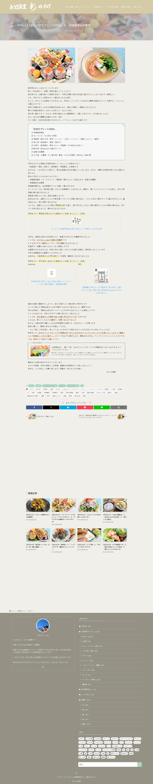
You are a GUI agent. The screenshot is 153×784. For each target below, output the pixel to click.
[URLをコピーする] (118, 407)
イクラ (31, 389)
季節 (86, 700)
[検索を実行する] (139, 764)
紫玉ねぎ (124, 753)
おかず (14, 31)
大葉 (80, 753)
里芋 (48, 396)
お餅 (51, 389)
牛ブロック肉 (101, 392)
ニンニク (137, 742)
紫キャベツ (115, 753)
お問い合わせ (90, 777)
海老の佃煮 (90, 392)
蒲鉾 (42, 396)
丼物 (118, 750)
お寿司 (21, 31)
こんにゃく (66, 389)
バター (87, 746)
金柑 (65, 396)
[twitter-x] (43, 667)
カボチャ (115, 739)
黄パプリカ (111, 757)
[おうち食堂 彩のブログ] (30, 7)
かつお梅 (89, 739)
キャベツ (137, 739)
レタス (91, 750)
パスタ (94, 746)
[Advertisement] (76, 455)
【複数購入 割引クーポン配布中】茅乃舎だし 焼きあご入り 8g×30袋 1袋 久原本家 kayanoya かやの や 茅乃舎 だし (101, 290)
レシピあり (87, 694)
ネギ (80, 746)
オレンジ (106, 739)
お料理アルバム (90, 631)
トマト (115, 742)
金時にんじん (57, 396)
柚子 (62, 392)
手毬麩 (39, 392)
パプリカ (102, 746)
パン (108, 746)
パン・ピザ (88, 670)
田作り (110, 392)
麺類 (103, 757)
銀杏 (70, 396)
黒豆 (84, 396)
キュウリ (82, 742)
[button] (34, 407)
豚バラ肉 (82, 757)
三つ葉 (113, 389)
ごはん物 (98, 739)
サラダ (87, 655)
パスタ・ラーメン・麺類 (93, 665)
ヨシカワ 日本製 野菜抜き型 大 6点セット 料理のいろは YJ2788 (76, 229)
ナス (121, 742)
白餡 (116, 392)
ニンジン (83, 389)
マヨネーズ (127, 746)
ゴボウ (58, 389)
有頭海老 (47, 392)
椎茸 (77, 392)
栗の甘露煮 (69, 392)
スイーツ (43, 31)
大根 (33, 392)
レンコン (91, 389)
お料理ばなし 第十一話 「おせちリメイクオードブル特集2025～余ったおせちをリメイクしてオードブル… (86, 348)
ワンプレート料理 (54, 31)
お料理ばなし (88, 689)
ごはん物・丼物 (90, 651)
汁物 (83, 392)
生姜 (103, 753)
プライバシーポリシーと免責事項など (71, 777)
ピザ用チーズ (117, 746)
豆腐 (131, 753)
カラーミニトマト (126, 739)
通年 (86, 724)
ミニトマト (82, 750)
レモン (98, 750)
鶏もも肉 (77, 396)
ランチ (86, 675)
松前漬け (55, 392)
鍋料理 (86, 684)
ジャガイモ (98, 742)
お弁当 (86, 626)
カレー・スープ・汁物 (32, 31)
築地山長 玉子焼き (32, 396)
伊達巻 (120, 389)
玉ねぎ (97, 753)
